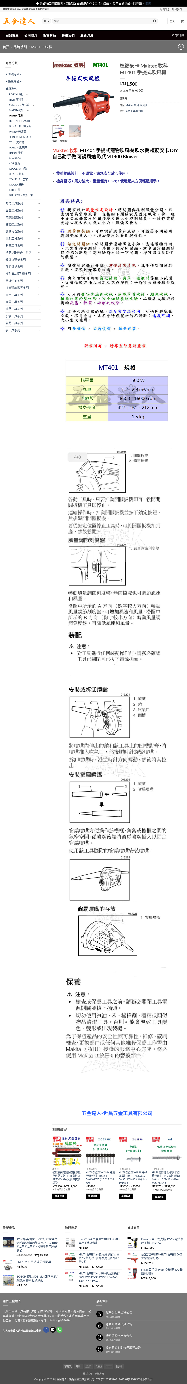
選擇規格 (59, 1196)
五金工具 (130, 110)
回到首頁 (12, 35)
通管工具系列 (14, 295)
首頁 (6, 47)
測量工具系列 (14, 245)
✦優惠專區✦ (13, 81)
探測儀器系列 (14, 231)
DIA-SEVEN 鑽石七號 (21, 195)
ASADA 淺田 (16, 158)
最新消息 (165, 9)
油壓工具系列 (14, 309)
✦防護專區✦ (13, 74)
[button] (172, 21)
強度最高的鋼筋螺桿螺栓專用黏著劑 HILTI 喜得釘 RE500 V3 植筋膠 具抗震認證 (66, 1177)
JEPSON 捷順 (16, 173)
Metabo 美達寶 (17, 131)
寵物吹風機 (122, 150)
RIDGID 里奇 (16, 184)
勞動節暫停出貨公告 (119, 1324)
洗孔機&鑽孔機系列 (18, 273)
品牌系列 (20, 47)
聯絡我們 (177, 9)
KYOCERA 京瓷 (18, 168)
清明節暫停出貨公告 (119, 1335)
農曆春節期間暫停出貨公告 (123, 1347)
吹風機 (143, 105)
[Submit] (155, 21)
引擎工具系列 (14, 316)
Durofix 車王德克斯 (20, 126)
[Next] (108, 91)
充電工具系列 (14, 203)
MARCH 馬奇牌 (18, 147)
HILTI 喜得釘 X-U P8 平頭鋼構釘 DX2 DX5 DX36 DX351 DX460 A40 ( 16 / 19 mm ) (133, 1177)
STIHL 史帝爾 (16, 142)
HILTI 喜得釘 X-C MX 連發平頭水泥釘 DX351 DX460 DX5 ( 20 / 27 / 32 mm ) (100, 1177)
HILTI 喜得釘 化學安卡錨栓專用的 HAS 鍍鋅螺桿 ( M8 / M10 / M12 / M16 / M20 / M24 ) (166, 1177)
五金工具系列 (14, 210)
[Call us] (59, 1330)
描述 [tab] (54, 140)
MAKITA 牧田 (16, 110)
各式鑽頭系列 (14, 224)
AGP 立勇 (14, 163)
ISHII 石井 (14, 189)
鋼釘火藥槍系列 (15, 259)
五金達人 (62, 1379)
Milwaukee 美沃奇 (19, 104)
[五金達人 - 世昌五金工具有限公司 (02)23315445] (19, 21)
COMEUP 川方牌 (18, 179)
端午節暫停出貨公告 (119, 1312)
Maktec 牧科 (41, 47)
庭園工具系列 (14, 301)
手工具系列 (12, 330)
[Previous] (58, 91)
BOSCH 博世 (16, 94)
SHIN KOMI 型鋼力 (20, 136)
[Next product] (181, 47)
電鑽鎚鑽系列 (14, 217)
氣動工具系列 (14, 323)
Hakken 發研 (16, 152)
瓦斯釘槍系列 (14, 266)
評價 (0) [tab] (64, 140)
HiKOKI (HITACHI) (19, 120)
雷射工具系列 (14, 238)
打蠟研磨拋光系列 (17, 287)
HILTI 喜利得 (16, 99)
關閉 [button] (148, 3)
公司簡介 (30, 35)
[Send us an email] (53, 1330)
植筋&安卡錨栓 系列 (18, 252)
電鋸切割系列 (14, 280)
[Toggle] (39, 88)
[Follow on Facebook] (46, 1330)
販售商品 (49, 35)
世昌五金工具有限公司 (81, 1379)
